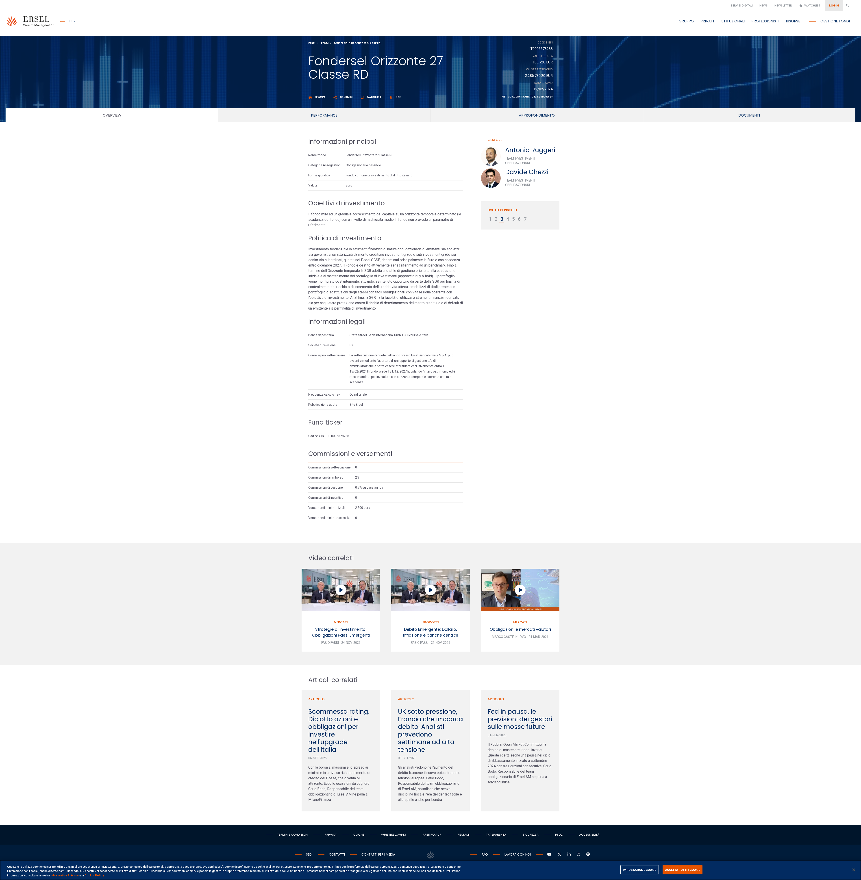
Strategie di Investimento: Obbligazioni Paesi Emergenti (341, 632)
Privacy (331, 834)
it (70, 21)
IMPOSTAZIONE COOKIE (639, 869)
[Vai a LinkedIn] (569, 854)
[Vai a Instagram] (578, 854)
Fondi (324, 43)
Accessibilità (589, 834)
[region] (430, 870)
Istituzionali (733, 21)
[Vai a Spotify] (588, 854)
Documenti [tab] (749, 115)
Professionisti (765, 21)
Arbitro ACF (432, 834)
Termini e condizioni (292, 834)
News (763, 5)
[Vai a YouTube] (549, 854)
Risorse (793, 21)
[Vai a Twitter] (559, 854)
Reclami (464, 834)
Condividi (342, 97)
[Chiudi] (854, 870)
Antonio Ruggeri (530, 150)
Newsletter (783, 5)
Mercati (341, 622)
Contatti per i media (378, 854)
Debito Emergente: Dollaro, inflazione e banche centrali (430, 632)
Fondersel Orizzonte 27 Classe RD (357, 43)
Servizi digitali (742, 5)
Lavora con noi (517, 854)
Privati (707, 21)
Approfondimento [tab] (537, 115)
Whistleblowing (393, 834)
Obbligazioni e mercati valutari (520, 629)
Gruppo (686, 21)
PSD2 (559, 834)
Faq (485, 854)
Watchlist (809, 5)
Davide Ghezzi (526, 172)
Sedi (309, 854)
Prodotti (430, 622)
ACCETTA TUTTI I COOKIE (682, 869)
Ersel (312, 43)
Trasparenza (496, 834)
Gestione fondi (835, 21)
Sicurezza (531, 834)
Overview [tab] (112, 115)
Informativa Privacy (64, 875)
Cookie (359, 834)
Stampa (316, 97)
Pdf (395, 97)
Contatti (337, 854)
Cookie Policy (94, 875)
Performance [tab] (324, 115)
